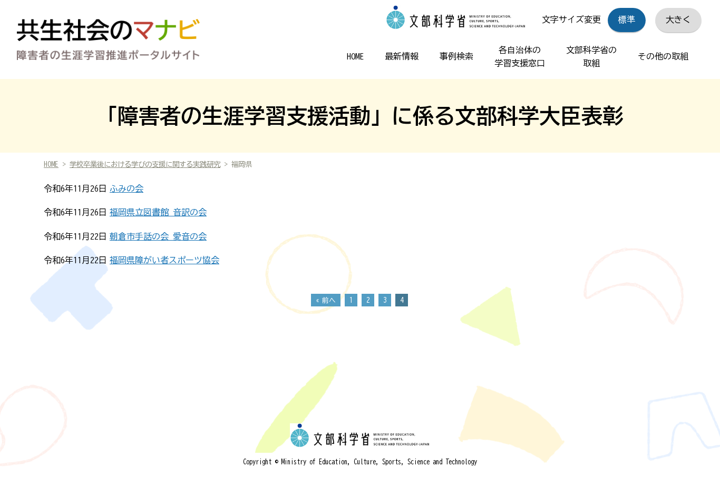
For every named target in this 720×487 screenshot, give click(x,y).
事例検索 (456, 56)
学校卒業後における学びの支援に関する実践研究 (145, 164)
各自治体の (519, 57)
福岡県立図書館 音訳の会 (158, 212)
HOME (355, 56)
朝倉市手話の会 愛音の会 (158, 236)
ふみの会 (126, 188)
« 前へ (326, 300)
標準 (626, 19)
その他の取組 (663, 56)
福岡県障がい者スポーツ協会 (164, 260)
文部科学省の (591, 57)
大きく (678, 19)
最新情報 (402, 56)
